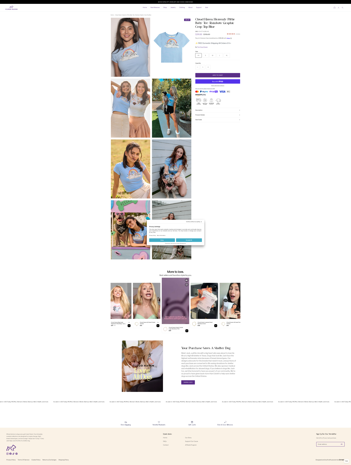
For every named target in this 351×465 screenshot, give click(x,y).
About (190, 7)
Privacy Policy (11, 460)
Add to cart (218, 75)
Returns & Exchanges (49, 460)
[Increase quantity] (208, 67)
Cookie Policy (35, 460)
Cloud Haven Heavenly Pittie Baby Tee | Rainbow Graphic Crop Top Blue (133, 15)
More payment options (217, 85)
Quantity (198, 63)
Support (199, 7)
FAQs (165, 441)
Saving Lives (188, 382)
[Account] (338, 8)
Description (198, 110)
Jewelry (173, 7)
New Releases (155, 7)
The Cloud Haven (202, 47)
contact (166, 445)
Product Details (200, 115)
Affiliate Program (191, 445)
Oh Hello (342, 460)
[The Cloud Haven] (11, 8)
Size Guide (198, 119)
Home (145, 7)
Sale (206, 7)
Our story (188, 437)
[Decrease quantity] (197, 67)
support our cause (191, 441)
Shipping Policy (63, 460)
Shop (165, 7)
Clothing (182, 7)
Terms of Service (23, 460)
